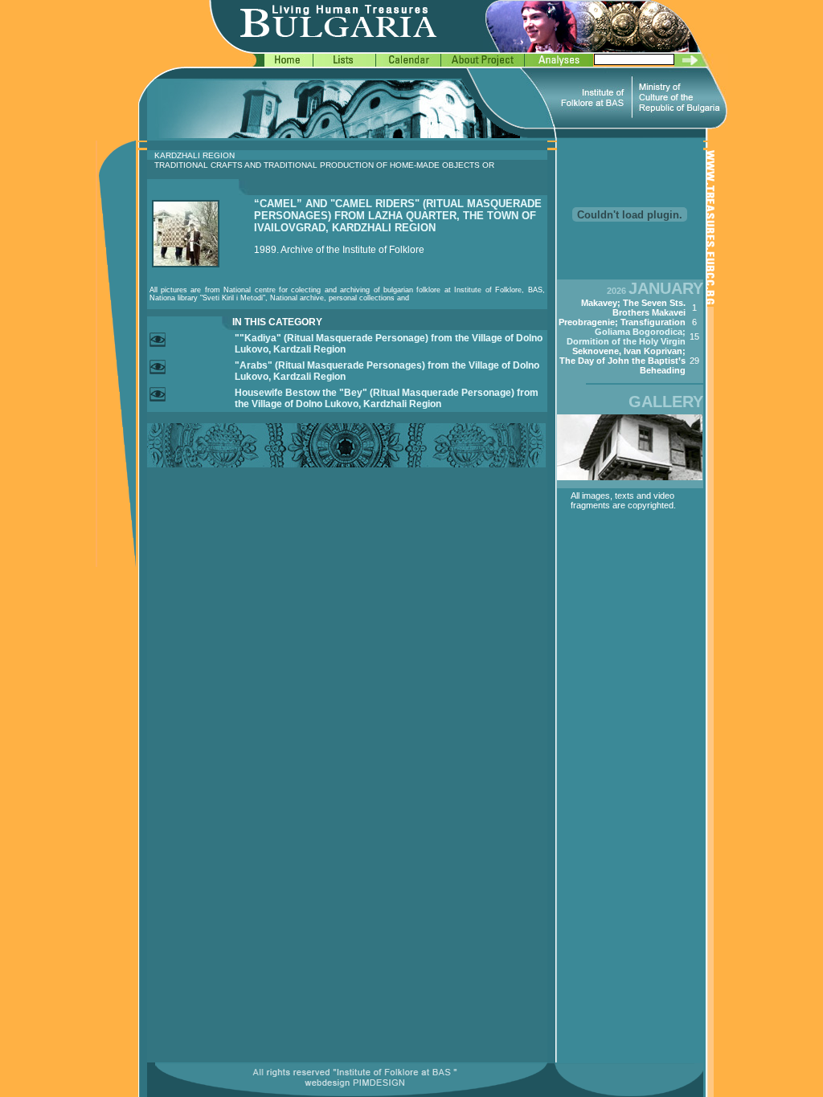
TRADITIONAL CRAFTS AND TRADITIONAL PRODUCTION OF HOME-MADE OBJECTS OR (324, 165)
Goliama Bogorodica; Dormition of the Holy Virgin (626, 336)
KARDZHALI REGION (194, 155)
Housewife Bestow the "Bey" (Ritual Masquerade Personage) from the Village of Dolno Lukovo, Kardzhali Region (386, 398)
